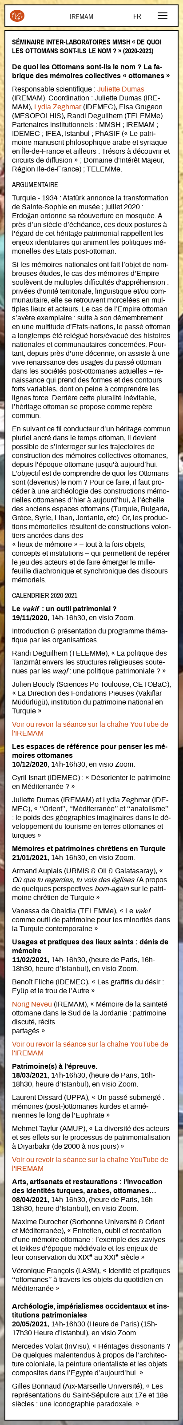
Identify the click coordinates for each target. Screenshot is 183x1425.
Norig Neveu (32, 1004)
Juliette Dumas (120, 89)
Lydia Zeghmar (57, 107)
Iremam (17, 19)
